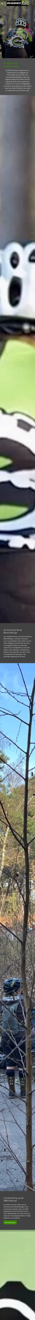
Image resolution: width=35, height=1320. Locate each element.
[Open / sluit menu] (2, 3)
